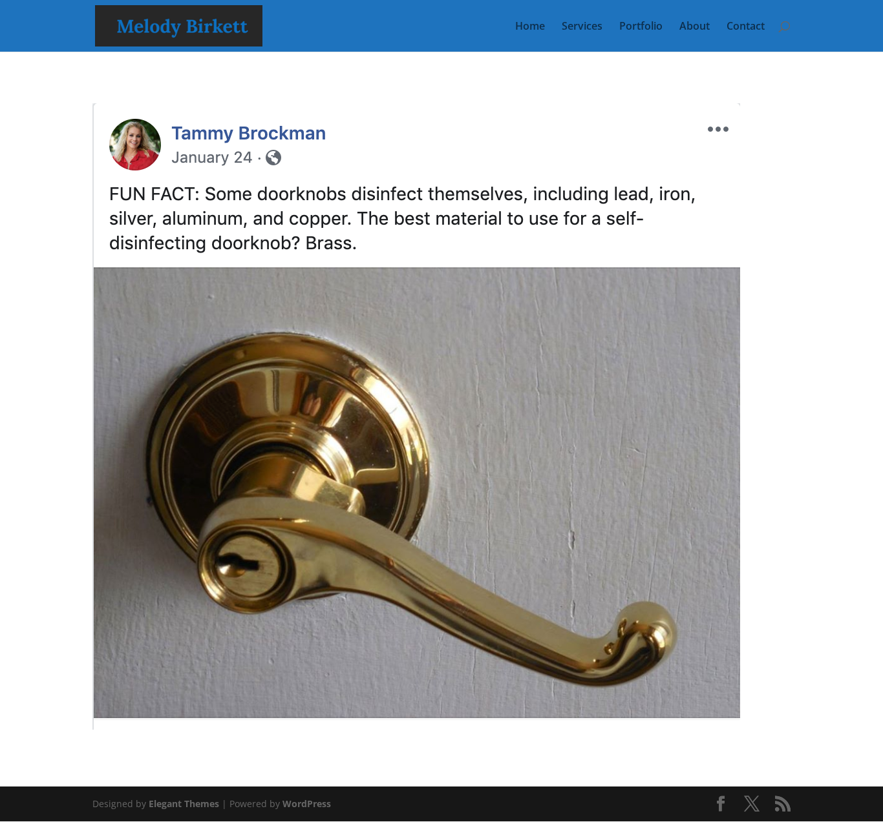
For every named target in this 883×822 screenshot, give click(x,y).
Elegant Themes (184, 803)
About (694, 27)
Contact (746, 27)
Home (530, 27)
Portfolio (641, 27)
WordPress (306, 803)
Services (582, 27)
